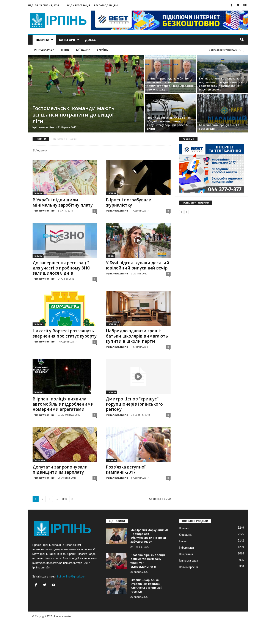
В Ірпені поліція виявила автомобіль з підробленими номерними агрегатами (63, 404)
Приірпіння (186, 554)
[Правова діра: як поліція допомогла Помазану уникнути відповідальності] (116, 561)
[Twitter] (238, 5)
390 (64, 499)
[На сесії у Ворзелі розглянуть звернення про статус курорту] (65, 308)
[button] (241, 40)
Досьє (90, 40)
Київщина (83, 49)
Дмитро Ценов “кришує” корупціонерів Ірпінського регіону (134, 404)
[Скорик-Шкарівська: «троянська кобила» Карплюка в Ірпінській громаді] (116, 586)
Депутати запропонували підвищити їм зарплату (60, 469)
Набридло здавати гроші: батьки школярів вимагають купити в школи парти (137, 336)
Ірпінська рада (43, 49)
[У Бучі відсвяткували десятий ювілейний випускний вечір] (138, 240)
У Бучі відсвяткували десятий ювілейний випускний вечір (137, 265)
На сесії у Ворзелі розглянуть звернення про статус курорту (65, 333)
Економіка (39, 460)
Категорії (67, 40)
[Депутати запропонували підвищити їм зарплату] (65, 444)
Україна (102, 49)
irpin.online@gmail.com (71, 576)
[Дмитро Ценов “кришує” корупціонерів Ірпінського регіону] (138, 376)
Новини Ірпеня (188, 567)
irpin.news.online (43, 127)
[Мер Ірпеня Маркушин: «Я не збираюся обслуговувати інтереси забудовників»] (116, 536)
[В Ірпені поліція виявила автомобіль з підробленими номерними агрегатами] (65, 376)
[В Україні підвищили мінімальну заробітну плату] (65, 177)
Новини (42, 40)
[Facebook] (231, 5)
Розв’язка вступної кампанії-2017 (126, 469)
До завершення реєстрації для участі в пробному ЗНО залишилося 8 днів (61, 268)
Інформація (186, 547)
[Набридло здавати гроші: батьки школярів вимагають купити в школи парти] (138, 308)
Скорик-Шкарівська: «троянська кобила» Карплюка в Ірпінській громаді (146, 585)
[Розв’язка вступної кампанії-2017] (138, 444)
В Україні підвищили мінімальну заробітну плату (63, 202)
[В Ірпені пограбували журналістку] (138, 177)
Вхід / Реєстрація (78, 5)
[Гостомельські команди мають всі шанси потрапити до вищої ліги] (86, 93)
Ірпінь (65, 49)
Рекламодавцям (106, 5)
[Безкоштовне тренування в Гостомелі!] (222, 113)
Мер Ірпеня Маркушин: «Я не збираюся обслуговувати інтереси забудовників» (149, 535)
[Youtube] (245, 5)
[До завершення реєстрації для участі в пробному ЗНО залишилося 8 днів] (65, 240)
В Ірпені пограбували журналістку (129, 202)
